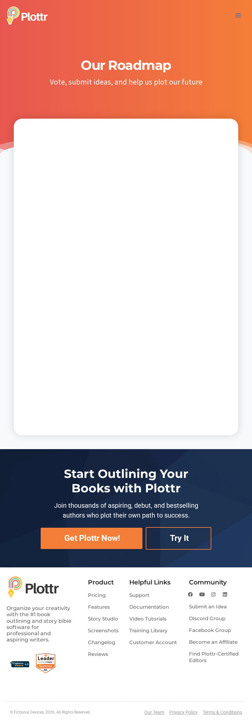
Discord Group (207, 618)
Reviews (98, 654)
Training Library (148, 630)
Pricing (97, 595)
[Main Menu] (238, 15)
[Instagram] (214, 594)
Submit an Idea (208, 606)
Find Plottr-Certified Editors (214, 657)
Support (139, 595)
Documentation (149, 607)
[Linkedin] (225, 594)
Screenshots (103, 630)
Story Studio (103, 619)
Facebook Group (210, 630)
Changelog (101, 642)
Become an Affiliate (213, 642)
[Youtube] (202, 594)
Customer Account (153, 642)
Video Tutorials (148, 619)
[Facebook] (191, 594)
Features (99, 607)
